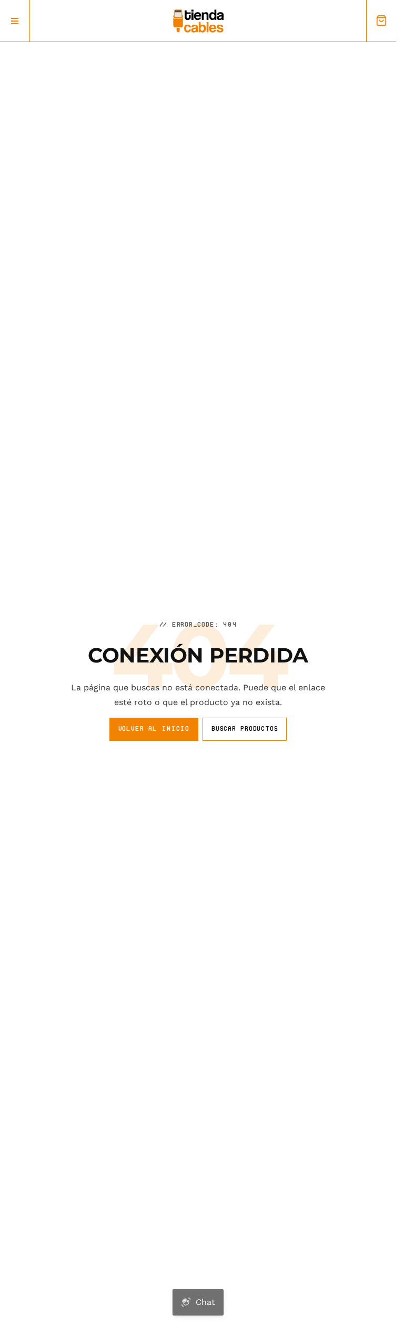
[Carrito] (381, 21)
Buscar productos (244, 728)
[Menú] (15, 21)
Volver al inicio (153, 728)
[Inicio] (198, 21)
